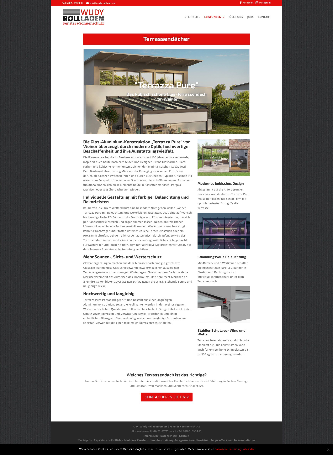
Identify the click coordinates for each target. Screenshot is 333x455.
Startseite (192, 17)
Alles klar (248, 449)
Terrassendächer (244, 440)
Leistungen (212, 17)
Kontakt (264, 17)
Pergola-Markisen (222, 440)
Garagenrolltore (184, 440)
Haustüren (202, 440)
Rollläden (117, 440)
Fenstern (143, 440)
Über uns (236, 17)
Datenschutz (168, 435)
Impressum (151, 435)
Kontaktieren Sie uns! (167, 397)
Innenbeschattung (161, 440)
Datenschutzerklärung (228, 449)
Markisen (130, 440)
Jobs (250, 17)
